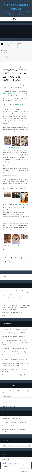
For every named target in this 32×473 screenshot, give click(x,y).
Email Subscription (9, 386)
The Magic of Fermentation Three (11, 418)
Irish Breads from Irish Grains (10, 329)
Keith (8, 45)
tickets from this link (20, 246)
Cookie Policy (5, 466)
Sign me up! (6, 401)
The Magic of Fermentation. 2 (10, 336)
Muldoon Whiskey (22, 205)
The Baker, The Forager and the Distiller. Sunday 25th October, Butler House (14, 73)
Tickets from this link (16, 100)
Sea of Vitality (16, 147)
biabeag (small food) (16, 7)
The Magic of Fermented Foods (10, 348)
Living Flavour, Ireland (8, 426)
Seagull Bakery (19, 104)
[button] (7, 141)
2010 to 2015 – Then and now (9, 359)
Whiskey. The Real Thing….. (9, 333)
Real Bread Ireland (8, 93)
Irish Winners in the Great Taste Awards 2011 (14, 422)
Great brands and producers (6, 56)
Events (4, 54)
